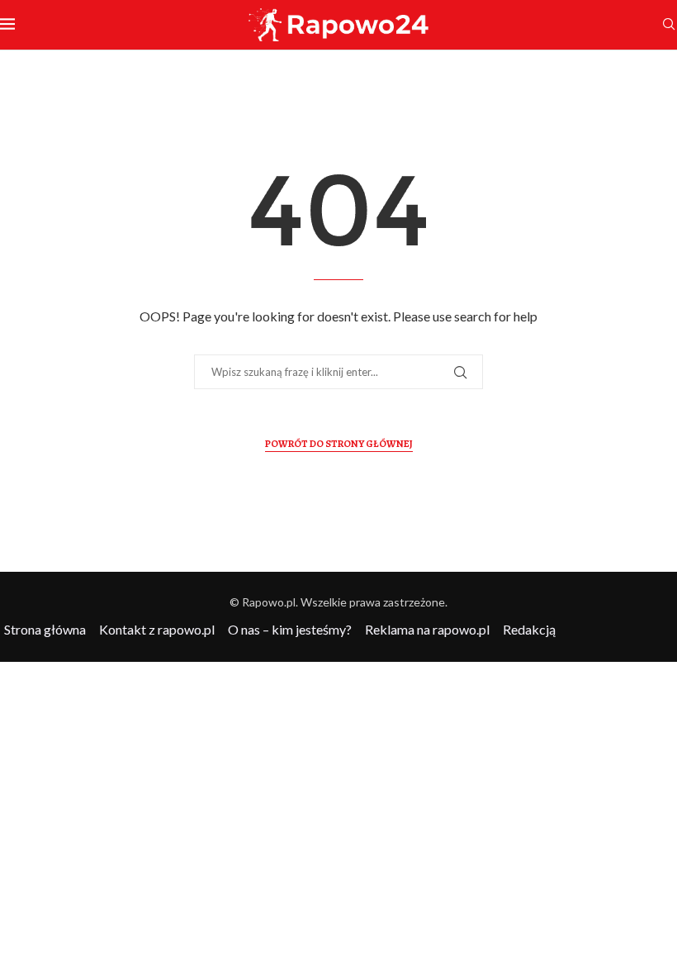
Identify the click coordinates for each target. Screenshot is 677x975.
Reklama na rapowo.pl (427, 629)
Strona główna (45, 629)
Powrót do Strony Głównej (339, 443)
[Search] (668, 25)
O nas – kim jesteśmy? (290, 629)
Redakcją (529, 629)
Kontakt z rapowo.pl (157, 629)
